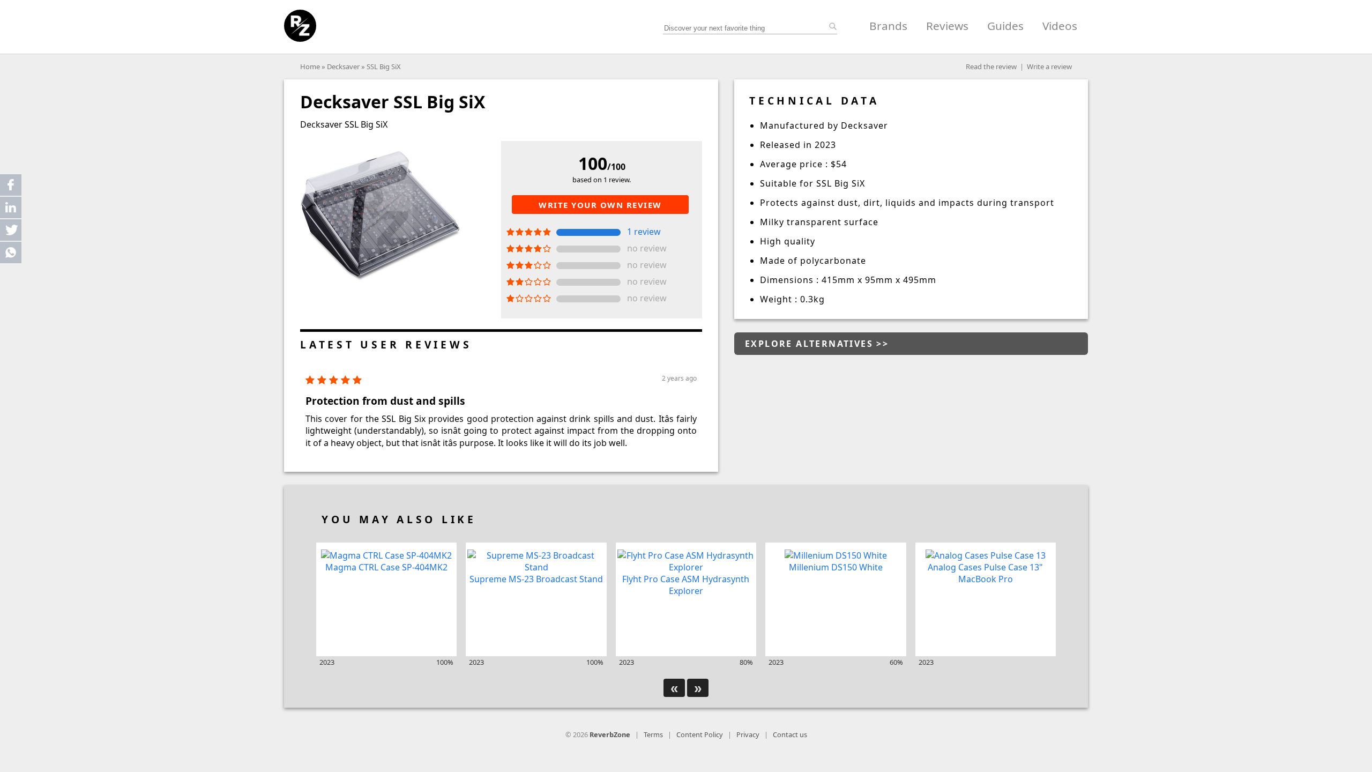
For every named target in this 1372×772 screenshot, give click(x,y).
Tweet (10, 230)
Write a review (1049, 66)
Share (10, 185)
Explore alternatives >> (817, 344)
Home (310, 66)
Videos (1059, 25)
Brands (888, 25)
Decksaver (343, 66)
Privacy (747, 734)
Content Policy (699, 734)
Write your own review (600, 204)
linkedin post (11, 210)
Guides (1005, 25)
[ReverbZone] (300, 25)
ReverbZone (610, 734)
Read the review (991, 66)
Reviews (947, 25)
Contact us (790, 734)
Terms (653, 734)
